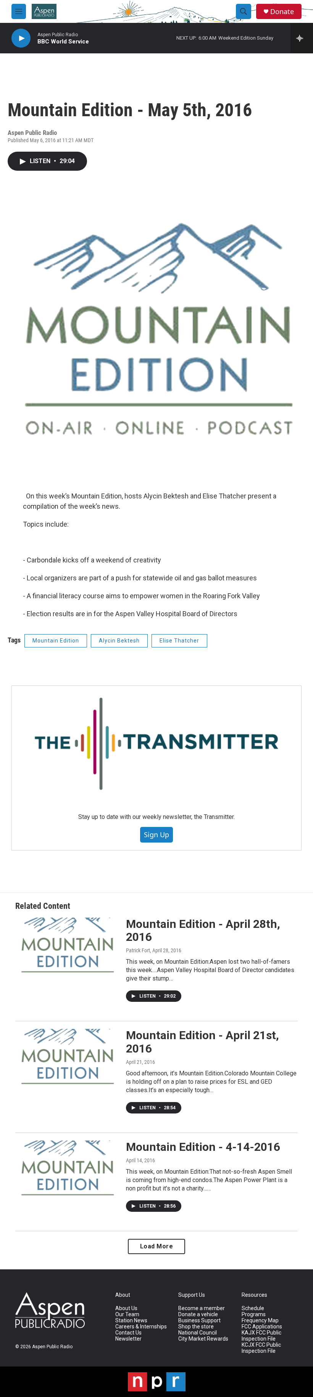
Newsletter (128, 1339)
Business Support (199, 1320)
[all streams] (301, 38)
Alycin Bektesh (119, 641)
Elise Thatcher (179, 641)
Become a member (201, 1308)
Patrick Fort (138, 950)
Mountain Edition (55, 641)
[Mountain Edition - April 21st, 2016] (66, 1057)
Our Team (127, 1314)
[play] (21, 38)
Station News (131, 1320)
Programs (254, 1314)
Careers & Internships (141, 1327)
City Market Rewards (203, 1339)
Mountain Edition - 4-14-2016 (203, 1146)
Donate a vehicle (198, 1314)
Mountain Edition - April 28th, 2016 (203, 930)
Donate (282, 12)
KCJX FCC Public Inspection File (261, 1348)
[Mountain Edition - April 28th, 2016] (66, 946)
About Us (126, 1308)
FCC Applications (262, 1327)
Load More (156, 1246)
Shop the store (196, 1327)
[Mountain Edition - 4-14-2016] (66, 1169)
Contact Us (128, 1333)
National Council (197, 1333)
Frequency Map (260, 1320)
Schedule (253, 1308)
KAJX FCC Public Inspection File (261, 1336)
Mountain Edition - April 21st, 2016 (202, 1042)
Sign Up (156, 834)
